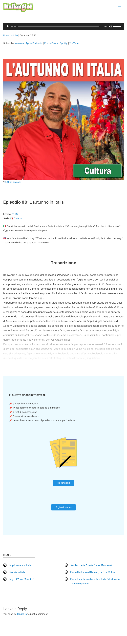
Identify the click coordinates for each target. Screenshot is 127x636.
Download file (10, 35)
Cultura (18, 218)
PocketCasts (51, 43)
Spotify (63, 43)
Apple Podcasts (34, 43)
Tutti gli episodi (13, 182)
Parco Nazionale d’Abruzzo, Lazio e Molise (92, 572)
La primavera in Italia (20, 565)
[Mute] (110, 26)
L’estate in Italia (17, 572)
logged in (22, 614)
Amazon (19, 43)
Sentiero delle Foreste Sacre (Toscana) (91, 565)
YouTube (74, 43)
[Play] (7, 26)
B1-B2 (15, 214)
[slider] (117, 26)
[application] (63, 26)
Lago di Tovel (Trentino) (21, 579)
